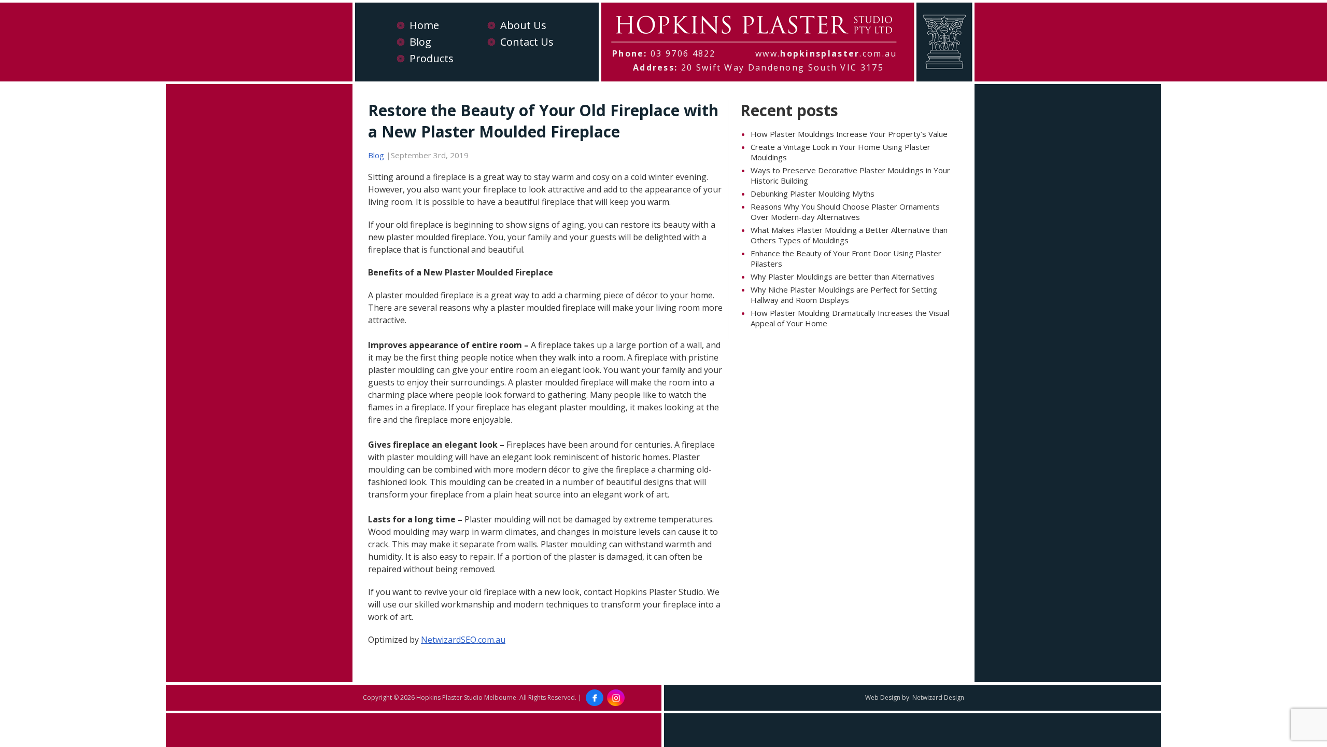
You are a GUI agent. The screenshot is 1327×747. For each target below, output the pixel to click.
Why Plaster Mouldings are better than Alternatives (843, 276)
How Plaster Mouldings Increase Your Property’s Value (849, 134)
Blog (420, 42)
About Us (523, 25)
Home (424, 25)
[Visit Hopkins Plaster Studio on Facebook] (594, 697)
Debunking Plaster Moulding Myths (812, 193)
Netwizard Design (938, 697)
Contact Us (527, 42)
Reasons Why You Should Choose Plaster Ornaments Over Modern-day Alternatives (845, 211)
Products (432, 58)
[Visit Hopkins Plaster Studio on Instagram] (616, 697)
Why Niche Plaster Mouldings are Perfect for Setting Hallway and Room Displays (844, 294)
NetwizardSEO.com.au (463, 639)
